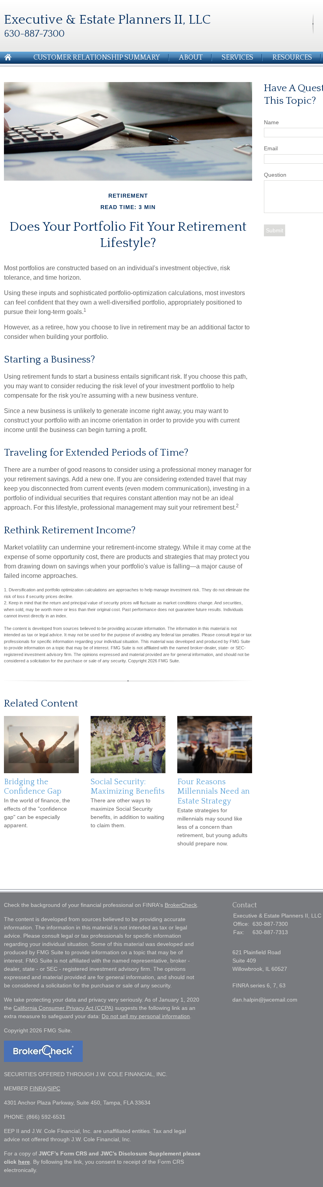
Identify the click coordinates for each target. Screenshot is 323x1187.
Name (271, 122)
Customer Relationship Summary (96, 58)
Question (275, 175)
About (191, 58)
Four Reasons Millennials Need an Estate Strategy (213, 792)
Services (237, 58)
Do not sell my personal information (146, 1016)
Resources (292, 58)
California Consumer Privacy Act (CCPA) (63, 1008)
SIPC (54, 1088)
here (24, 1162)
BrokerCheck (181, 905)
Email (271, 148)
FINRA (38, 1088)
